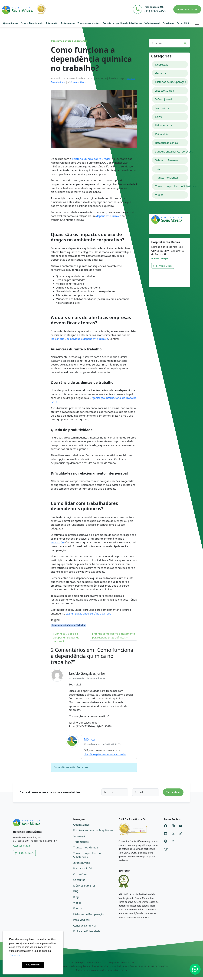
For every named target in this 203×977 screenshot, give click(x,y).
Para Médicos (81, 920)
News (158, 116)
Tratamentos (68, 23)
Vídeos (159, 195)
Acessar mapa (159, 258)
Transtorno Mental (166, 177)
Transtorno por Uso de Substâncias (122, 23)
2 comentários (78, 82)
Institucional (162, 108)
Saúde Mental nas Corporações (171, 151)
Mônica (89, 739)
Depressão (161, 64)
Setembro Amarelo (166, 160)
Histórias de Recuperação (170, 82)
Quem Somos (10, 23)
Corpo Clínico (184, 23)
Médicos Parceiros (84, 885)
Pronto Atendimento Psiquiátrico (93, 830)
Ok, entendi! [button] (33, 964)
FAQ (75, 891)
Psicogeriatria (163, 125)
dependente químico (108, 216)
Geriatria (160, 73)
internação (57, 542)
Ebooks (77, 908)
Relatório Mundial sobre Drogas (91, 159)
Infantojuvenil (152, 23)
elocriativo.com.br (117, 970)
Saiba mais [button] (16, 955)
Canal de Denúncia (84, 925)
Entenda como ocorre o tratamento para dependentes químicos (113, 635)
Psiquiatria (161, 134)
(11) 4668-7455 (162, 265)
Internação (52, 23)
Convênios (168, 23)
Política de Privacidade (86, 931)
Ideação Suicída (164, 90)
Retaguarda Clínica (166, 143)
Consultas (79, 880)
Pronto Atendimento (31, 23)
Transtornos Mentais (89, 23)
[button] (197, 23)
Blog (76, 897)
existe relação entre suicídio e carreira (88, 613)
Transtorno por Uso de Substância (69, 41)
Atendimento (185, 9)
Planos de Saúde (83, 868)
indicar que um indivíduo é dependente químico (79, 339)
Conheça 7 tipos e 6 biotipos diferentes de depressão (66, 637)
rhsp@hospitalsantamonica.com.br (105, 754)
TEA (157, 169)
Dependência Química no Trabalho (68, 625)
